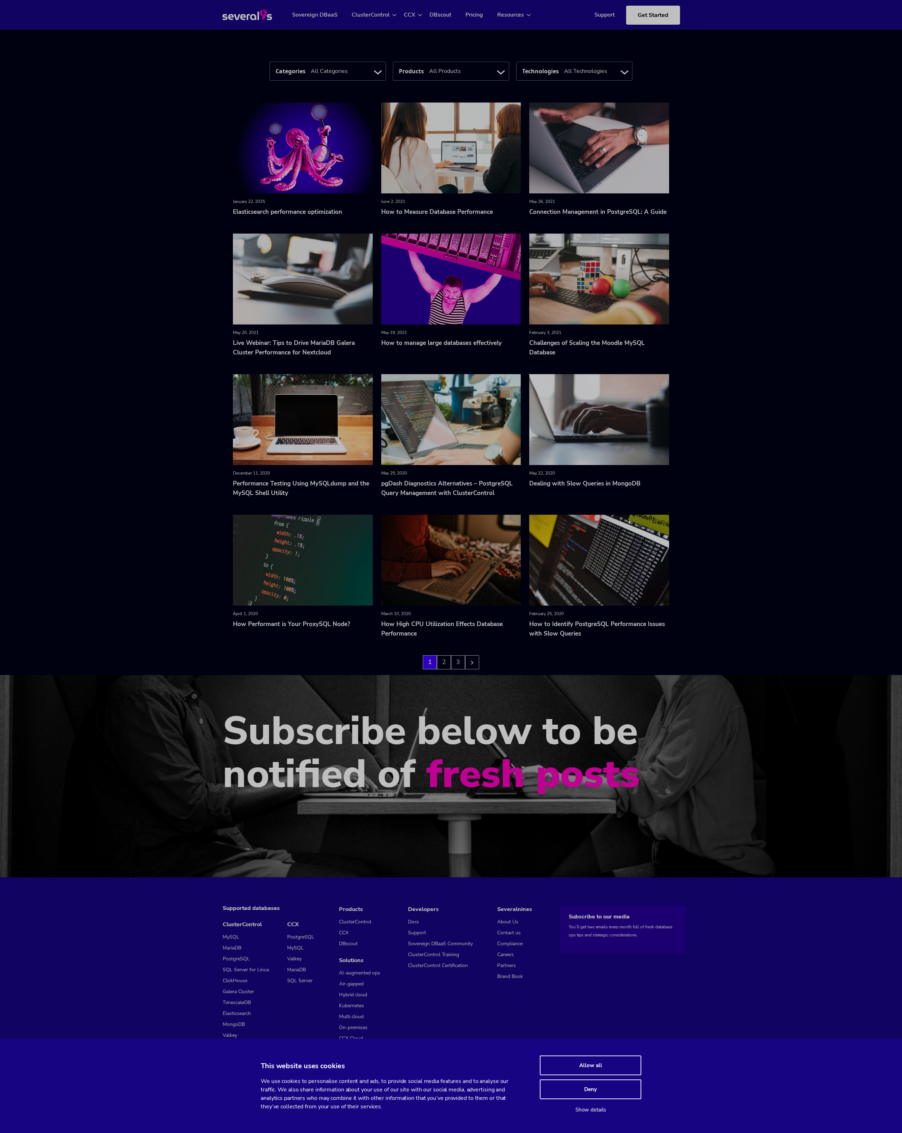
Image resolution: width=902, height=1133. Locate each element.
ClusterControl (371, 15)
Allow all (590, 1065)
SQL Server (300, 980)
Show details (590, 1109)
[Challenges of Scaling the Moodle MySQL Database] (599, 279)
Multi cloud (351, 1016)
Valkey (230, 1035)
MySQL (231, 937)
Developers (423, 909)
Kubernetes (351, 1005)
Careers (505, 954)
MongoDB (234, 1024)
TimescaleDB (237, 1002)
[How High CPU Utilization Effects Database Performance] (451, 560)
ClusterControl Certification (438, 965)
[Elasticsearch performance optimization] (303, 147)
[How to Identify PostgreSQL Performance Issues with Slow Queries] (599, 560)
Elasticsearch (237, 1013)
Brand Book (510, 976)
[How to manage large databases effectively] (451, 279)
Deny (590, 1089)
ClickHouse (235, 980)
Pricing (474, 15)
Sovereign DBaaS (315, 15)
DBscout (440, 15)
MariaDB (232, 948)
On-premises (353, 1027)
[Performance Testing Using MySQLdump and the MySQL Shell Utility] (303, 419)
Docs (413, 921)
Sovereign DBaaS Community (440, 943)
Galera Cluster (238, 991)
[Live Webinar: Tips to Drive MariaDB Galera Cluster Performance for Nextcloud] (303, 279)
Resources (510, 15)
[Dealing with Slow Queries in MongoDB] (599, 419)
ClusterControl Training (433, 954)
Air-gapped (351, 983)
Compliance (510, 943)
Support (604, 15)
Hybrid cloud (353, 994)
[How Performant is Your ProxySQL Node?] (303, 560)
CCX (409, 15)
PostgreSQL (236, 958)
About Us (507, 921)
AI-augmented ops (359, 973)
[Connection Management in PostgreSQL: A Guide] (599, 147)
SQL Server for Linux (246, 969)
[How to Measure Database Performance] (451, 147)
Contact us (509, 932)
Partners (506, 965)
